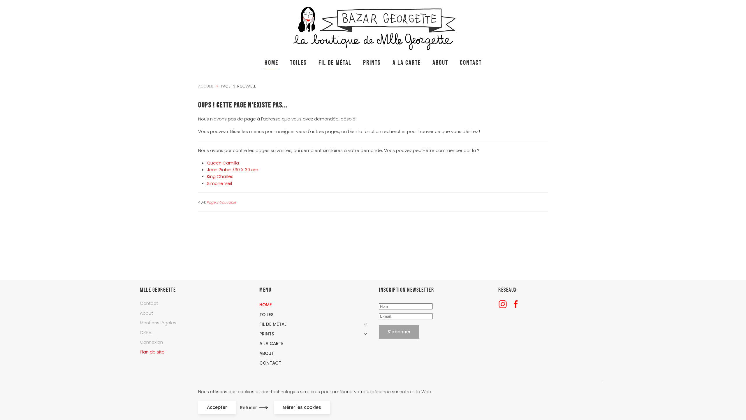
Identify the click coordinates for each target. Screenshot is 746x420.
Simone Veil (219, 183)
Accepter (217, 407)
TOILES (298, 63)
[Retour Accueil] (373, 27)
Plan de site (152, 352)
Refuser (248, 408)
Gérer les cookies (302, 407)
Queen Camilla (223, 163)
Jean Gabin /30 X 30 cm (232, 170)
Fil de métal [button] (335, 63)
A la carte (407, 63)
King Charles (220, 176)
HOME (271, 63)
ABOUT (440, 63)
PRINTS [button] (372, 63)
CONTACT (471, 63)
